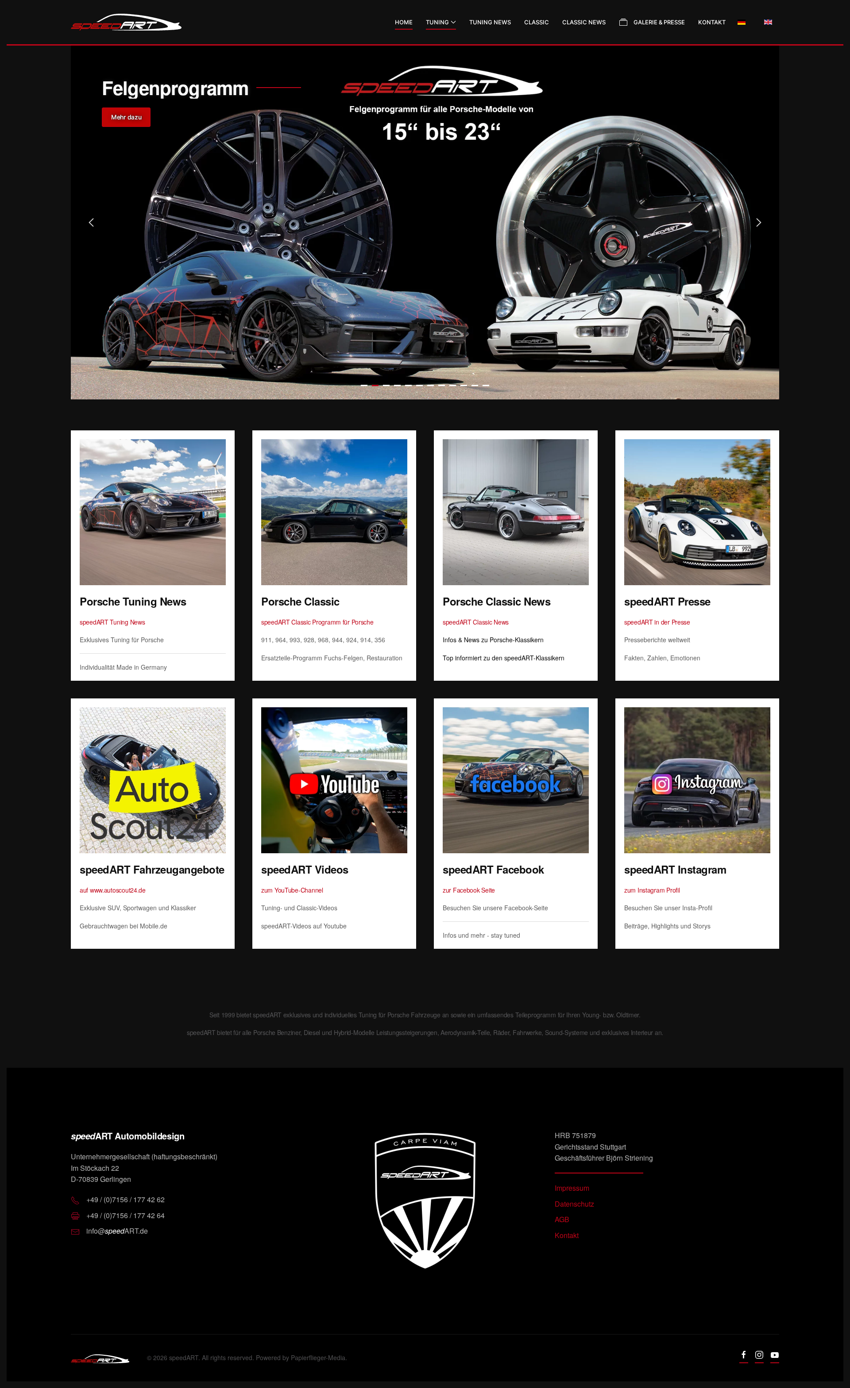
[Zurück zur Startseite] (126, 22)
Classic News (584, 22)
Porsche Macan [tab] (441, 385)
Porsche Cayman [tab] (463, 385)
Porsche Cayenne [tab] (430, 385)
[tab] (397, 385)
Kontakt (712, 22)
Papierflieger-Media (318, 1357)
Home (404, 22)
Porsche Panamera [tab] (474, 385)
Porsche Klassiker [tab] (486, 385)
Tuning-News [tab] (364, 385)
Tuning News (490, 22)
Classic (536, 22)
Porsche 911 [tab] (408, 385)
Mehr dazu (126, 117)
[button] (91, 222)
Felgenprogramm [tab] (375, 385)
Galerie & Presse (659, 22)
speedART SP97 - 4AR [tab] (386, 385)
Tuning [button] (437, 22)
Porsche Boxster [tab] (452, 385)
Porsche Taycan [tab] (419, 385)
